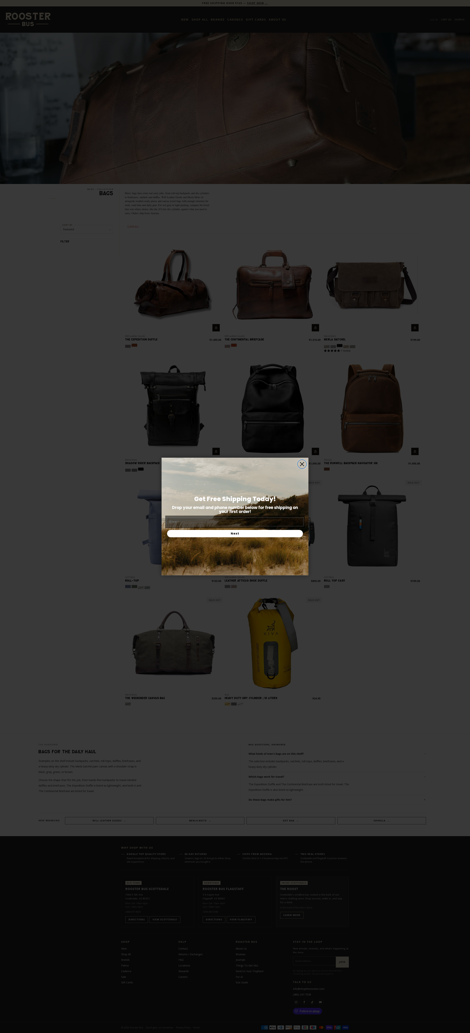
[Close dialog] (302, 464)
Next (235, 533)
